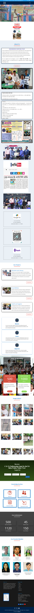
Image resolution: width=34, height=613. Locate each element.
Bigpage (19, 611)
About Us (9, 496)
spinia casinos (9, 55)
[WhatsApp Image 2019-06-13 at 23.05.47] (6, 454)
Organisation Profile (24, 506)
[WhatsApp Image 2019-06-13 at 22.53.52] (17, 454)
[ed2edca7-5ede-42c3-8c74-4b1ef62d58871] (6, 430)
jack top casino (17, 368)
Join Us (27, 476)
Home (19, 583)
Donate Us (20, 590)
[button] (1, 13)
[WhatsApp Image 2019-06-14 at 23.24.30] (28, 424)
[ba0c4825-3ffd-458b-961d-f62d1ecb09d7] (6, 416)
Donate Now (10, 391)
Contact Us (20, 588)
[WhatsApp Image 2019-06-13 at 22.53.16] (28, 454)
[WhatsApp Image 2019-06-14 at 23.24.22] (6, 439)
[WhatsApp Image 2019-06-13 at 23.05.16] (17, 439)
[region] (17, 13)
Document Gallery (10, 505)
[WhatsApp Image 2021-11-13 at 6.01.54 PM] (28, 416)
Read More (17, 66)
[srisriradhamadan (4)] (17, 416)
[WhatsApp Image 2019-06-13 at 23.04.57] (17, 424)
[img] (28, 445)
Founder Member (24, 496)
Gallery (20, 586)
